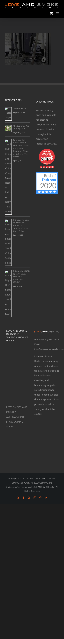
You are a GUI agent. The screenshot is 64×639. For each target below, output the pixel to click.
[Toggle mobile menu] (57, 13)
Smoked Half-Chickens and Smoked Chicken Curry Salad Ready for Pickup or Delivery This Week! (21, 148)
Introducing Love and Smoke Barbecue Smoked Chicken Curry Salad (21, 225)
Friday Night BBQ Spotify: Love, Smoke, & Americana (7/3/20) (21, 276)
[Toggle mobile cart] (51, 13)
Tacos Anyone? (20, 108)
